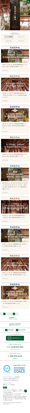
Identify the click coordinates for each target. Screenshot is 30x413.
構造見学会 (21, 36)
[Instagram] (4, 387)
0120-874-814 (17, 347)
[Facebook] (6, 387)
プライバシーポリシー (8, 383)
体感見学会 (21, 41)
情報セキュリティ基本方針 (9, 384)
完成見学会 (9, 41)
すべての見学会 (9, 36)
